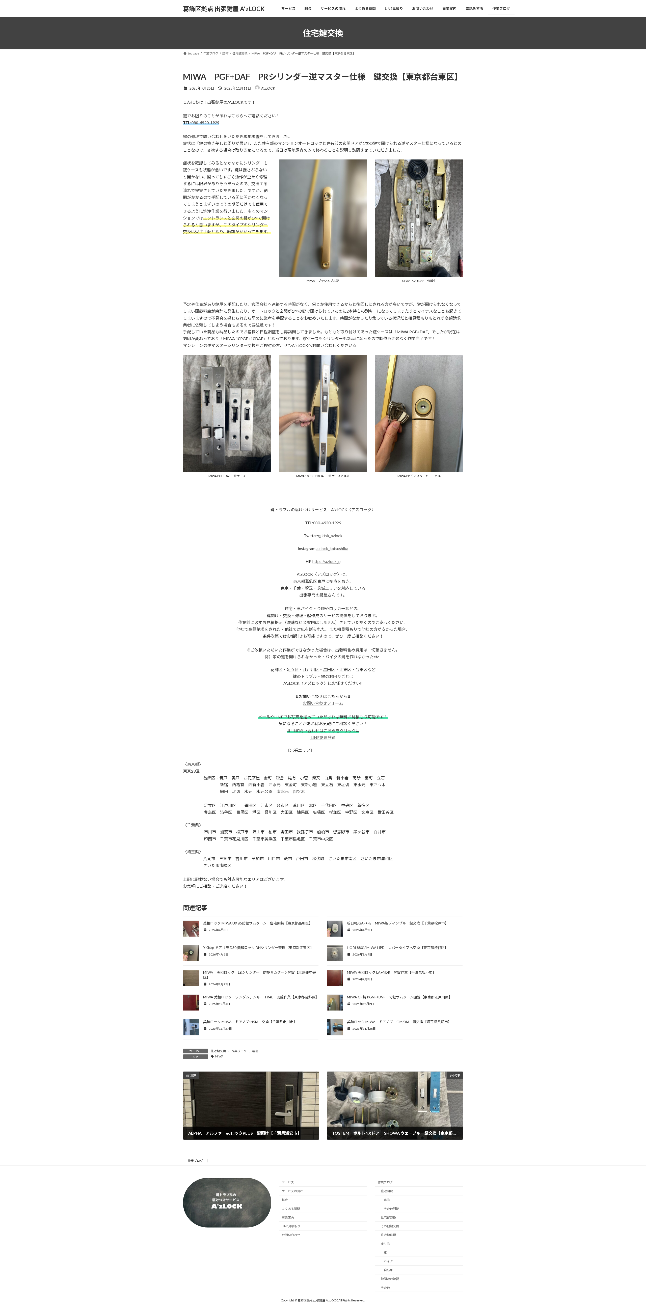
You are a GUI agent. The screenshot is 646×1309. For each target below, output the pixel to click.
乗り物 (385, 1244)
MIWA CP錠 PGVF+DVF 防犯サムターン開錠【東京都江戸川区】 (399, 997)
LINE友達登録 (323, 737)
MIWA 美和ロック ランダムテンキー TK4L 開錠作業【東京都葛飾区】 (261, 997)
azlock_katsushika (332, 548)
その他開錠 (391, 1208)
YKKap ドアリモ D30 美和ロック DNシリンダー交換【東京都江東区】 (259, 947)
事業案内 (288, 1217)
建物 (255, 1051)
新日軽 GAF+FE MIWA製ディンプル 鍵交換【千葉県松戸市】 (397, 923)
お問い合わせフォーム (323, 703)
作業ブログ (239, 1051)
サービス (288, 1182)
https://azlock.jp (326, 561)
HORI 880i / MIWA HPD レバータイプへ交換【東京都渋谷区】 (397, 947)
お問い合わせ (291, 1235)
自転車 (388, 1270)
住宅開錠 (387, 1191)
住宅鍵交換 (218, 1051)
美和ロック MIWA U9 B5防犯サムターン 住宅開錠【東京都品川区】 (257, 923)
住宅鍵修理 (388, 1235)
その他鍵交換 (390, 1226)
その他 (385, 1287)
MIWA (219, 1056)
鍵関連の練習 (390, 1279)
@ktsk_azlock (330, 535)
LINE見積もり (291, 1226)
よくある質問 (291, 1208)
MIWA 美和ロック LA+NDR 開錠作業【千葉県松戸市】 (391, 972)
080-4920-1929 (205, 122)
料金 (285, 1200)
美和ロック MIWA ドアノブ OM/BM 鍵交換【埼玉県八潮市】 (399, 1022)
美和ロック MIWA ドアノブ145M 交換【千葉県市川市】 (251, 1022)
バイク (388, 1261)
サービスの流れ (292, 1191)
